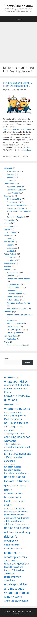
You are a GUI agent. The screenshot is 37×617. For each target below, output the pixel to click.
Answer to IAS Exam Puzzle (15, 390)
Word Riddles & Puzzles (16, 309)
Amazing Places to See (16, 345)
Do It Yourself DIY (14, 199)
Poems (9, 239)
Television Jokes (11, 336)
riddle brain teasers (14, 521)
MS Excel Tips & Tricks (16, 330)
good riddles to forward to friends (16, 479)
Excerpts (7, 196)
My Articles (8, 236)
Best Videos (9, 184)
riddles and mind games (16, 524)
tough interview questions (12, 578)
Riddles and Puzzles (15, 217)
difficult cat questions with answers (17, 448)
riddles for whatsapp (11, 539)
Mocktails (11, 251)
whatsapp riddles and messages (16, 586)
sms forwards (13, 548)
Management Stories (15, 208)
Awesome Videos (14, 187)
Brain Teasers (12, 273)
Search (7, 358)
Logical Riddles (13, 284)
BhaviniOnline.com (18, 6)
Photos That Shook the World (19, 211)
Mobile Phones (13, 327)
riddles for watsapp (17, 532)
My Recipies (9, 242)
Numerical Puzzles (14, 294)
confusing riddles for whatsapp (17, 438)
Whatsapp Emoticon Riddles (18, 303)
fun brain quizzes (12, 470)
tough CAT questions (16, 563)
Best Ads (10, 174)
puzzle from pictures (14, 514)
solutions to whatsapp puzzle (16, 555)
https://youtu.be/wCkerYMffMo (16, 129)
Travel (6, 342)
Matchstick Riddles (14, 288)
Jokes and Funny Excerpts (17, 205)
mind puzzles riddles (14, 508)
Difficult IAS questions (17, 453)
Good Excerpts (13, 202)
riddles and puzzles (17, 528)
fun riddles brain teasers (16, 473)
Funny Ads (11, 178)
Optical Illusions (13, 297)
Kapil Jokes (11, 339)
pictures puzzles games (16, 511)
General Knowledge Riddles (18, 279)
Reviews (7, 266)
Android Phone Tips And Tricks (19, 315)
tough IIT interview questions (14, 572)
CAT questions (13, 419)
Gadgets (10, 320)
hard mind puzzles (13, 493)
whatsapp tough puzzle (16, 600)
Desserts (10, 245)
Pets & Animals (10, 254)
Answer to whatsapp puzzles (17, 406)
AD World (8, 168)
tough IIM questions (13, 567)
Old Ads (10, 181)
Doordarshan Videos (15, 190)
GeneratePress (18, 614)
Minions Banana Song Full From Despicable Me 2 (18, 84)
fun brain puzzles (12, 466)
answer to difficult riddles (17, 385)
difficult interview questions (13, 459)
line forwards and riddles (14, 503)
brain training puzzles (15, 415)
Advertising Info (13, 171)
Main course (12, 248)
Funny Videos (11, 156)
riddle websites (11, 544)
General (7, 223)
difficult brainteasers (12, 444)
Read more (27, 150)
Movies (7, 229)
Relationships (9, 263)
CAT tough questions (16, 422)
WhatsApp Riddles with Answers (16, 595)
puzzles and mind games (16, 518)
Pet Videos (11, 260)
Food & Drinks (10, 220)
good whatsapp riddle (15, 488)
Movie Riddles (12, 291)
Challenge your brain (14, 433)
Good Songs (23, 156)
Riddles (7, 270)
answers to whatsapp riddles (16, 379)
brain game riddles (13, 412)
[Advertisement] (18, 41)
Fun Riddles (11, 276)
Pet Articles (11, 257)
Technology (9, 312)
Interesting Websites (15, 324)
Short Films (11, 233)
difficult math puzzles (10, 464)
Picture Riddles (13, 300)
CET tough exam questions (13, 428)
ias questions (12, 497)
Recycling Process (14, 333)
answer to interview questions (17, 398)
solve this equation (11, 560)
